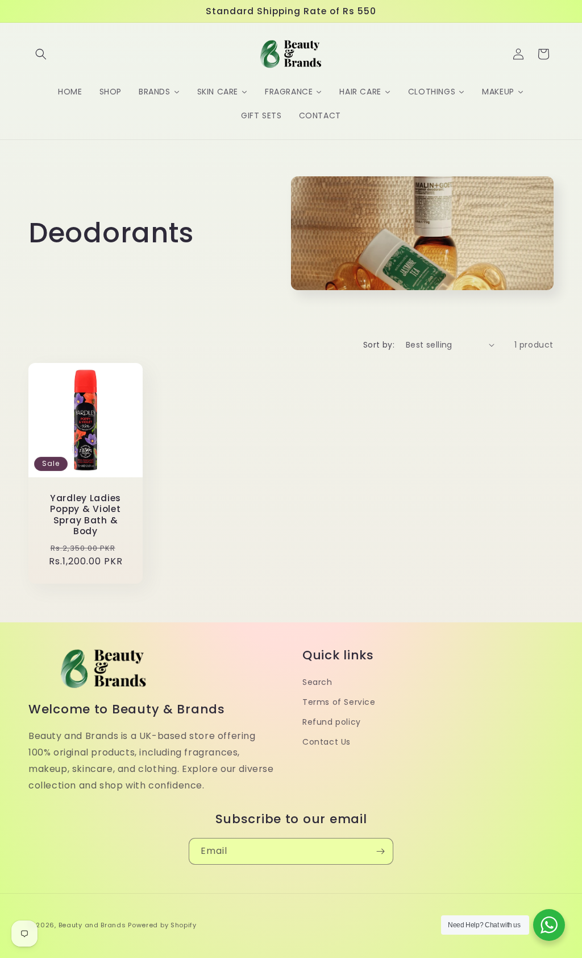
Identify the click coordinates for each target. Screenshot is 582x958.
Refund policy (331, 722)
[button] (40, 54)
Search (317, 682)
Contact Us (326, 742)
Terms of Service (339, 702)
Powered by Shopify (162, 925)
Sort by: (378, 344)
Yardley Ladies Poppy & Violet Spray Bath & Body (85, 515)
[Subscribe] (380, 851)
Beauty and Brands (92, 925)
